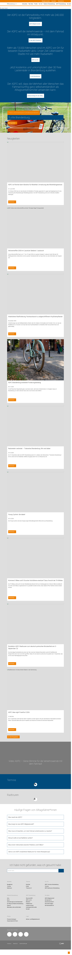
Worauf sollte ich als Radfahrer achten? (20, 838)
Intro (8, 898)
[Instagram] (20, 934)
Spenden (54, 1)
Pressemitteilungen (11, 919)
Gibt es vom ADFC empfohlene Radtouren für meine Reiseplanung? (29, 852)
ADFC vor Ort (29, 900)
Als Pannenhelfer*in (49, 905)
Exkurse (9, 905)
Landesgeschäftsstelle (31, 907)
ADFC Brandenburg (61, 4)
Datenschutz (15, 943)
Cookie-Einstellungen (23, 943)
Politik (36, 4)
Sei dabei (69, 4)
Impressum (9, 943)
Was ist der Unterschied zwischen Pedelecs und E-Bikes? (25, 845)
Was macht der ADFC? (15, 817)
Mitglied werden (46, 1)
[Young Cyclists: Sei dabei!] (35, 491)
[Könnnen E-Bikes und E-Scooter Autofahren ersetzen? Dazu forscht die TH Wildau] (35, 557)
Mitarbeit (28, 901)
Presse (9, 916)
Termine (9, 886)
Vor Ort (41, 4)
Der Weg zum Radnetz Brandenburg (15, 903)
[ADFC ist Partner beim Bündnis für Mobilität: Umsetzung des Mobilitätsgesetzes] (35, 161)
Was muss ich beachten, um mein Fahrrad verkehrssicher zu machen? (30, 831)
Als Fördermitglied (49, 903)
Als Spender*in (48, 900)
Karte (8, 900)
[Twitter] (15, 934)
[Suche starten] (61, 870)
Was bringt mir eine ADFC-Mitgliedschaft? (21, 824)
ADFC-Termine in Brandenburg (51, 884)
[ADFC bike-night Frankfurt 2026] (35, 689)
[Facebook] (9, 934)
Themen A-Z (29, 888)
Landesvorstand (29, 905)
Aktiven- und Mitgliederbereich (33, 919)
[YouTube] (26, 934)
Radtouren (9, 888)
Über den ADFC (29, 898)
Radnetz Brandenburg (49, 4)
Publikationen (29, 903)
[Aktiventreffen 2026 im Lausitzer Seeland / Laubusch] (35, 227)
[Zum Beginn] (69, 953)
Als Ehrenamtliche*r (49, 901)
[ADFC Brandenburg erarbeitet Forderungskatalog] (35, 359)
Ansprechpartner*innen (12, 921)
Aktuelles (24, 4)
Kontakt (28, 909)
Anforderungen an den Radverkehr (14, 901)
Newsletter (61, 1)
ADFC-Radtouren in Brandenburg (52, 888)
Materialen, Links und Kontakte (14, 907)
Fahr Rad (30, 4)
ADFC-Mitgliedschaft (49, 898)
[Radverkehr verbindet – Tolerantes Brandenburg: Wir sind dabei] (35, 425)
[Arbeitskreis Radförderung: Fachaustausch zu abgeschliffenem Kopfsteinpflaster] (35, 293)
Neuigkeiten (9, 884)
